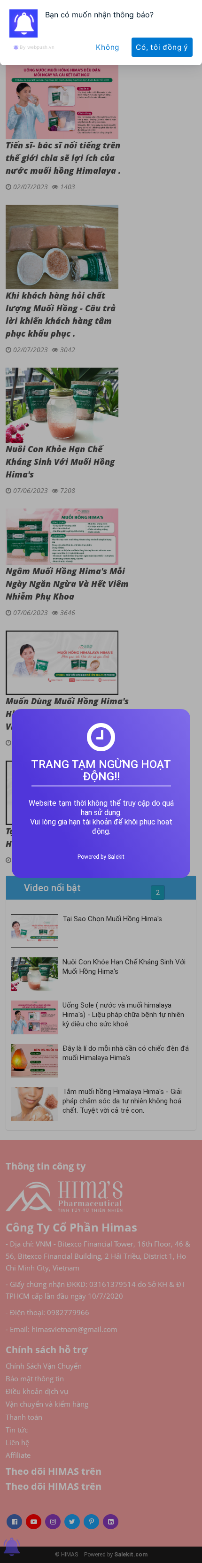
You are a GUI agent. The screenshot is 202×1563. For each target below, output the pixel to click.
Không (107, 47)
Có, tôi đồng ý (162, 47)
